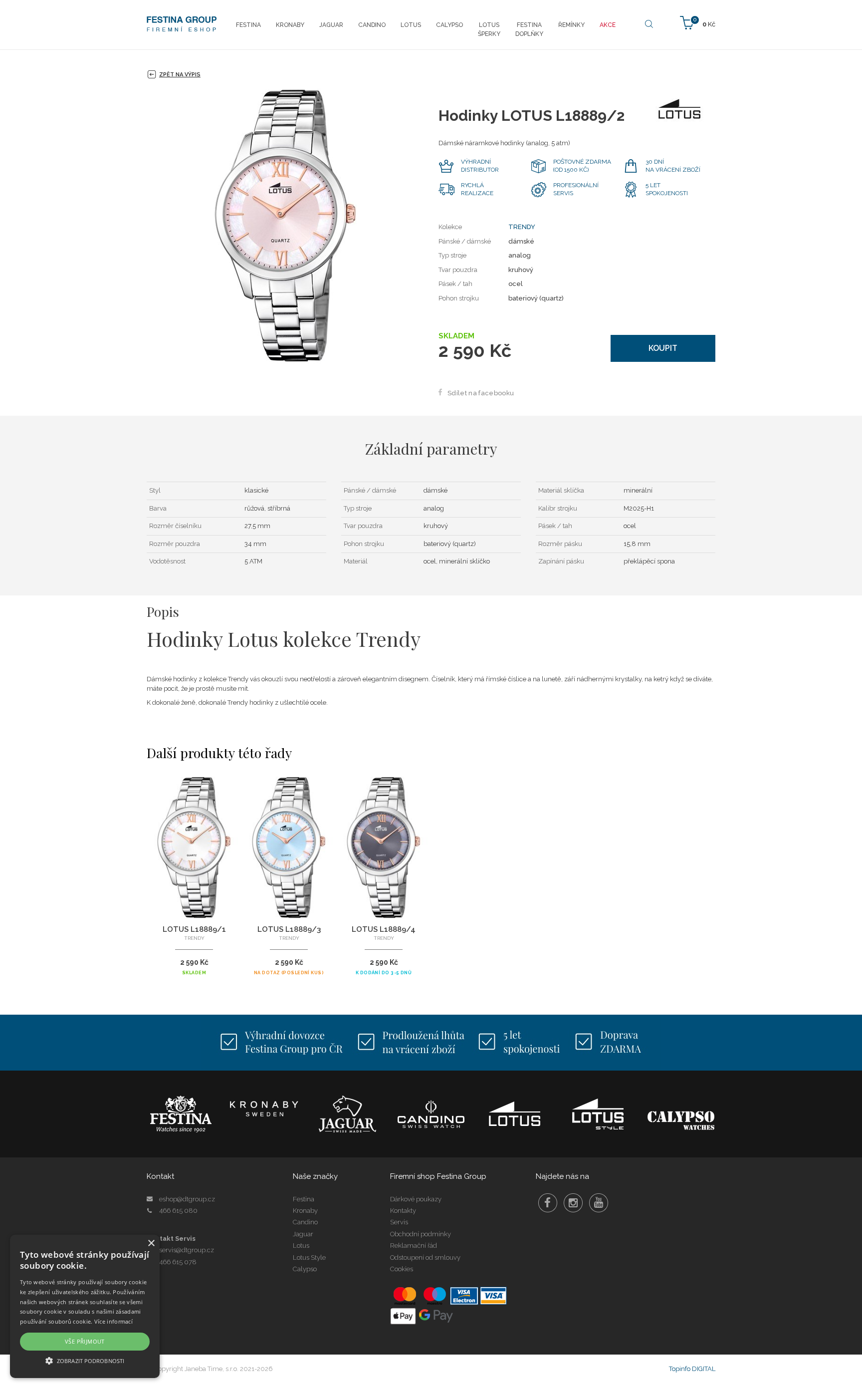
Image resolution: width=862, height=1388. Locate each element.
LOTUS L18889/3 (289, 929)
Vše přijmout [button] (85, 1341)
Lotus (301, 1245)
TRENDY (521, 227)
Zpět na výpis (180, 74)
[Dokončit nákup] (697, 22)
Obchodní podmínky (420, 1234)
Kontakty (403, 1210)
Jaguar (303, 1234)
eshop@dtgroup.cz (187, 1199)
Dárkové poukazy (415, 1199)
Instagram (573, 1202)
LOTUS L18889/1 (194, 929)
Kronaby (305, 1210)
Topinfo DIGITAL (692, 1369)
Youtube (598, 1202)
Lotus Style (309, 1257)
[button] (85, 1360)
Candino (305, 1222)
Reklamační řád (413, 1245)
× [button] (151, 1243)
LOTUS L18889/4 (384, 929)
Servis (399, 1222)
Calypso (305, 1269)
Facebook (547, 1202)
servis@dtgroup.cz (186, 1250)
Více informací (113, 1321)
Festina (303, 1199)
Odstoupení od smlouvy (425, 1257)
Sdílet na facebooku (480, 393)
